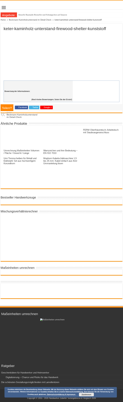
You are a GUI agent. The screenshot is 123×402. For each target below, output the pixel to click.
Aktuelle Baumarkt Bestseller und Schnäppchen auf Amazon (42, 15)
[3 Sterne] (52, 89)
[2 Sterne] (52, 86)
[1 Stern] (52, 83)
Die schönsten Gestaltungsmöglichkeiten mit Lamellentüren (30, 382)
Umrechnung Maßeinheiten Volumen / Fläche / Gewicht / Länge (21, 151)
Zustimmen (86, 394)
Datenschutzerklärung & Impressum (61, 394)
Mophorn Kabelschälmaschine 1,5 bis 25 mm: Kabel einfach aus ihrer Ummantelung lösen (60, 161)
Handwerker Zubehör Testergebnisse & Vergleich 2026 (72, 398)
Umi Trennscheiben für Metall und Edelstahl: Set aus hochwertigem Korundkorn (20, 161)
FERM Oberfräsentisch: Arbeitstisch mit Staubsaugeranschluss (100, 131)
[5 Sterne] (52, 96)
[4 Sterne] (52, 93)
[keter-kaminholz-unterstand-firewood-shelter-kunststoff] (61, 55)
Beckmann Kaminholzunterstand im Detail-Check (30, 20)
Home (3, 20)
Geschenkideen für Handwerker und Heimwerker (25, 372)
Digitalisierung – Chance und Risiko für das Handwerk (32, 377)
